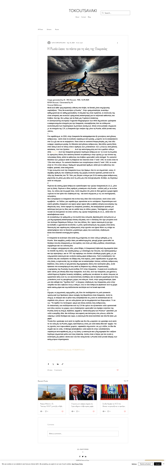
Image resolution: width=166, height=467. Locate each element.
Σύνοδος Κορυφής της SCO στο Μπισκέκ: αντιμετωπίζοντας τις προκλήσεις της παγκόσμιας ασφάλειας (114, 405)
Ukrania (49, 29)
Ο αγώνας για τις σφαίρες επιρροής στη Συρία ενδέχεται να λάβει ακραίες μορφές (82, 405)
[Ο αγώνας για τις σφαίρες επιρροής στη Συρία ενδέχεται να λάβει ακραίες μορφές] (83, 392)
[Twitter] (83, 456)
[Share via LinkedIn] (58, 364)
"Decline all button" (145, 464)
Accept (158, 464)
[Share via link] (62, 364)
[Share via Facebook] (48, 364)
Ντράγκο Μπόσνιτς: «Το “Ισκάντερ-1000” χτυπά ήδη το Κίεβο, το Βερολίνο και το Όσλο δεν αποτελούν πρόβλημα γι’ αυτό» (51, 405)
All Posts (40, 29)
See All (126, 381)
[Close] (164, 463)
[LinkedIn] (86, 456)
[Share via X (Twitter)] (53, 364)
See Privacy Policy (77, 464)
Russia (57, 29)
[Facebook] (80, 456)
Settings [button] (134, 464)
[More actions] (117, 43)
